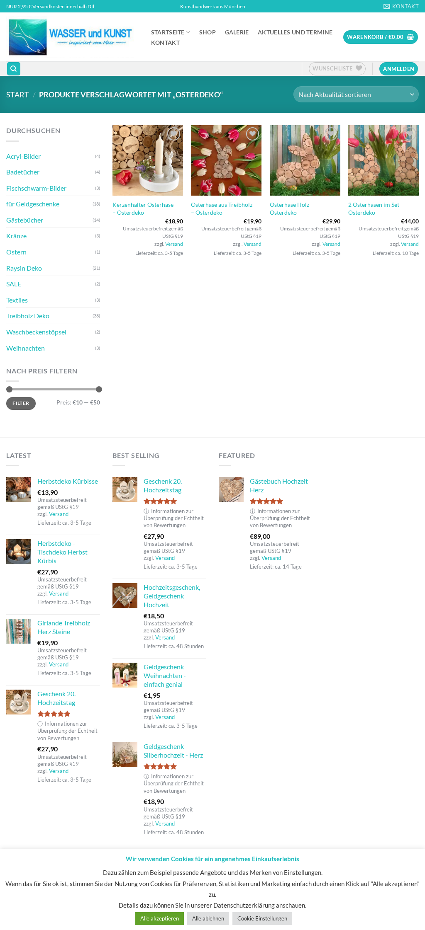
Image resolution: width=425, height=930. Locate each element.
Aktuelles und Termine (295, 32)
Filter (20, 403)
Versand (174, 244)
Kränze (16, 236)
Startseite (168, 32)
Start (17, 94)
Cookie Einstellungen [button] (262, 918)
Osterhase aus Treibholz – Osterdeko (221, 208)
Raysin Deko (24, 268)
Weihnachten (25, 348)
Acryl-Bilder (23, 156)
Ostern (16, 252)
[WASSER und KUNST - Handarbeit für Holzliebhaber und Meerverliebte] (70, 37)
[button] (380, 37)
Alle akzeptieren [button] (159, 918)
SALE (13, 284)
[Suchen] (13, 69)
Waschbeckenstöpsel (36, 332)
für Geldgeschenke (32, 204)
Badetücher (22, 172)
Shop (207, 32)
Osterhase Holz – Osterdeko (292, 208)
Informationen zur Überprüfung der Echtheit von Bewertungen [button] (67, 730)
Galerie (237, 32)
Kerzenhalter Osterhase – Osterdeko (142, 208)
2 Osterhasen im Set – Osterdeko (376, 208)
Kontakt (165, 42)
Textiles (17, 300)
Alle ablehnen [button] (208, 918)
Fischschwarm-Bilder (36, 188)
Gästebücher (24, 220)
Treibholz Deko (27, 316)
